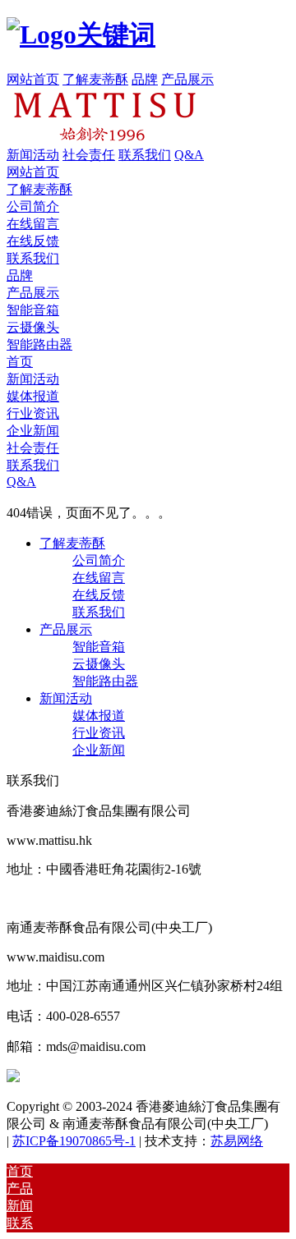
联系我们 (144, 155)
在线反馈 (33, 241)
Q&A (189, 155)
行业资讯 (33, 413)
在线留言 (33, 224)
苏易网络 (236, 1141)
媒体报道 (33, 396)
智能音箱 (33, 310)
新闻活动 (33, 155)
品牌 (145, 79)
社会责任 (88, 155)
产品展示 (187, 79)
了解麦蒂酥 (95, 79)
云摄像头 (33, 327)
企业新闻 (33, 431)
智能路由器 (39, 344)
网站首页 (33, 79)
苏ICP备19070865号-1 (74, 1141)
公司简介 (33, 206)
